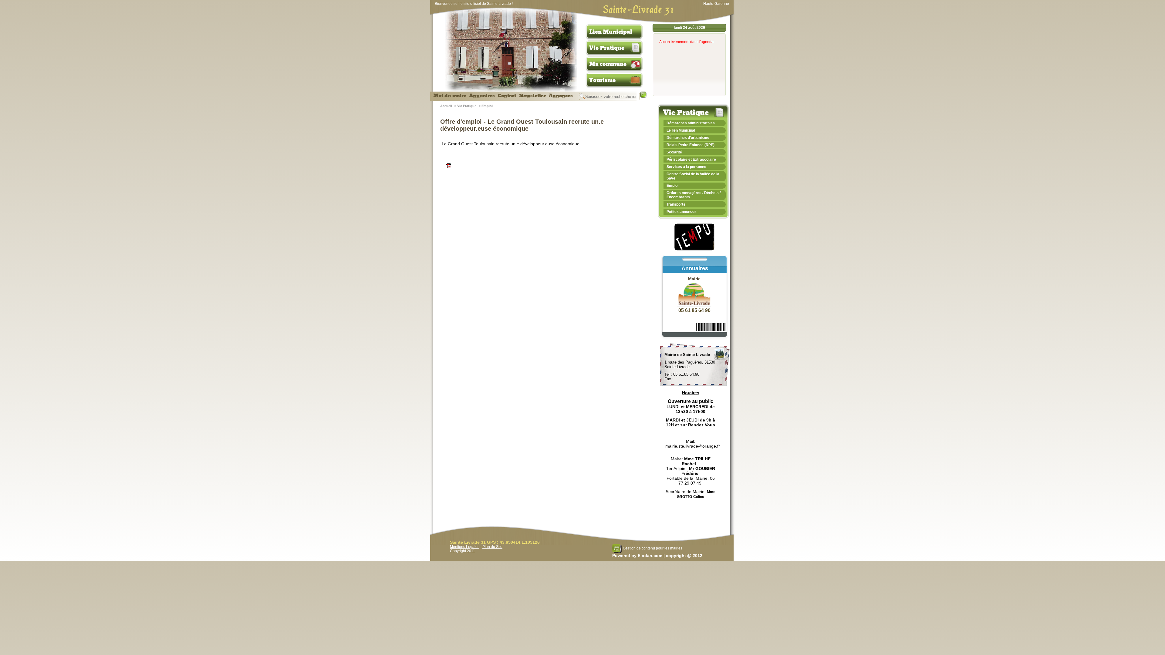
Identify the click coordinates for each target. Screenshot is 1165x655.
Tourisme (602, 80)
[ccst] (544, 166)
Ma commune (607, 64)
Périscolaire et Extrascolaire (691, 159)
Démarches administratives (691, 123)
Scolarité (674, 152)
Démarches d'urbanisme (688, 138)
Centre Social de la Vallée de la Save (693, 176)
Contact (507, 95)
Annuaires (482, 95)
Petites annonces (682, 212)
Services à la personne (686, 167)
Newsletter (532, 95)
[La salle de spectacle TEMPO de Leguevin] (695, 249)
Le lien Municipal (681, 130)
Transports (676, 204)
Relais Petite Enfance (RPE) (690, 145)
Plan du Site (492, 547)
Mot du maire (449, 95)
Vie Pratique (606, 48)
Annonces (561, 95)
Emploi (487, 106)
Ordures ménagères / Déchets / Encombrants (694, 195)
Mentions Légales (464, 547)
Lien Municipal (610, 32)
